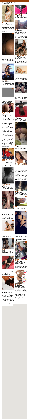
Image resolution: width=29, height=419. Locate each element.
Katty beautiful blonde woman (20, 55)
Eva (15, 234)
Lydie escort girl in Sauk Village (20, 74)
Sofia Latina (17, 191)
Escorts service (3, 2)
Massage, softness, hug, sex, (7, 290)
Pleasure (16, 29)
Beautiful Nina (4, 55)
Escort (16, 93)
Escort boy (17, 206)
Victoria (3, 249)
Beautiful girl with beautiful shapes (6, 113)
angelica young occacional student (6, 185)
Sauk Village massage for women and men (21, 260)
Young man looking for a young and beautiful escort (20, 166)
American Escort (5, 80)
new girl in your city (5, 22)
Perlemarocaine (17, 284)
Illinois (11, 2)
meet (16, 145)
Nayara (16, 117)
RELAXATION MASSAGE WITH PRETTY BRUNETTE (7, 160)
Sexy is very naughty (18, 14)
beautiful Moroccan (5, 209)
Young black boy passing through (8, 97)
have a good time (5, 269)
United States (8, 2)
